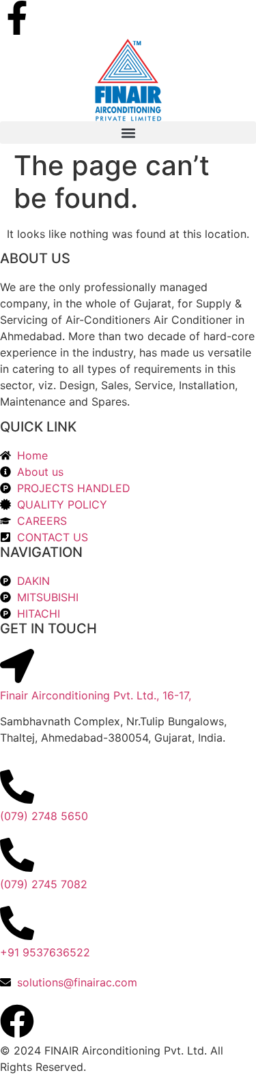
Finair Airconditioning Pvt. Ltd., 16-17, (95, 695)
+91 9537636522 (45, 952)
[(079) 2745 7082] (17, 855)
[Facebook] (17, 1021)
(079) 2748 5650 (44, 816)
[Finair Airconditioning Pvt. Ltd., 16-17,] (17, 666)
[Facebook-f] (17, 18)
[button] (128, 132)
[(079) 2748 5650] (17, 787)
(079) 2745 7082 (43, 884)
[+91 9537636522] (17, 923)
